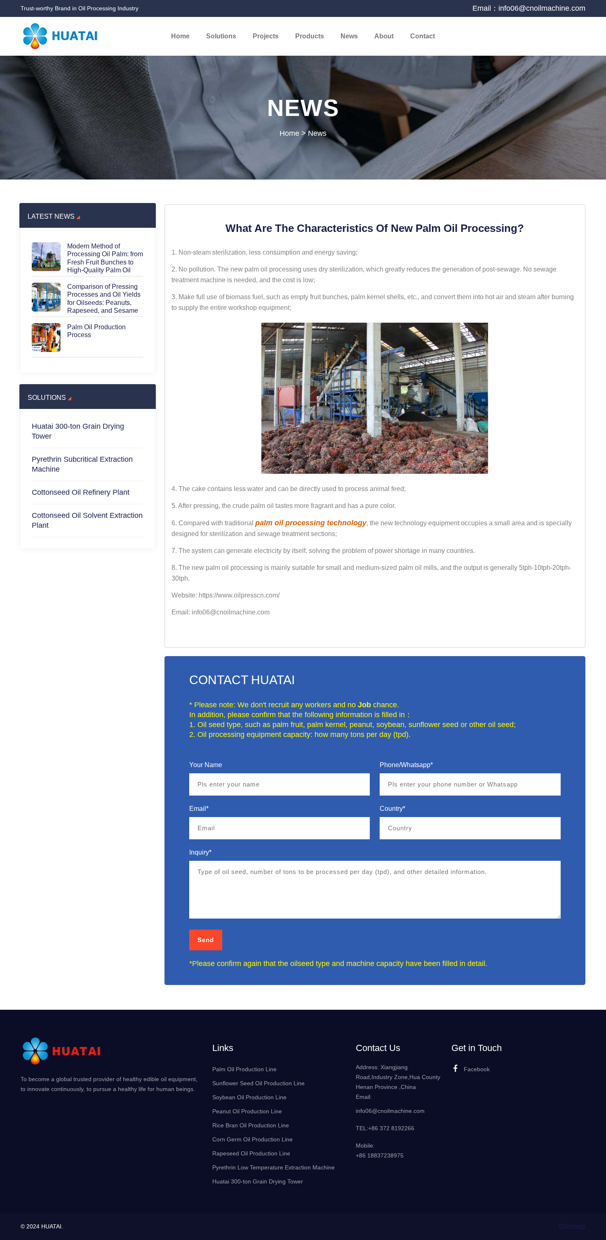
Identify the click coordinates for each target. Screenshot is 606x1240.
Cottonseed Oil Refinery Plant (80, 492)
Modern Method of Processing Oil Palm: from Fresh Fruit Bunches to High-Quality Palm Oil (105, 258)
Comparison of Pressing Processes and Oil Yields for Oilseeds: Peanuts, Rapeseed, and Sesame (104, 298)
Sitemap (571, 1226)
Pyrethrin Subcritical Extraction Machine (82, 464)
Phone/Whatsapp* (406, 764)
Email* (199, 808)
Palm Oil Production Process (96, 331)
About (384, 36)
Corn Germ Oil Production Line (252, 1139)
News (349, 36)
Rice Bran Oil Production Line (250, 1125)
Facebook (477, 1069)
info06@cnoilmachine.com (390, 1111)
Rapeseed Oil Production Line (251, 1153)
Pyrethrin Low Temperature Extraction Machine (273, 1167)
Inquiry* (200, 852)
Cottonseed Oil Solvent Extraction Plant (87, 520)
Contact (422, 36)
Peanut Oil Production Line (247, 1111)
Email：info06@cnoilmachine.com (528, 8)
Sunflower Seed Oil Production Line (258, 1083)
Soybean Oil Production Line (249, 1097)
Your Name (205, 764)
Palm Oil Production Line (244, 1069)
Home (180, 36)
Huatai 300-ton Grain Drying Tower (78, 431)
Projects (266, 36)
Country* (392, 808)
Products (309, 36)
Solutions (221, 36)
